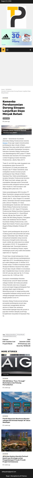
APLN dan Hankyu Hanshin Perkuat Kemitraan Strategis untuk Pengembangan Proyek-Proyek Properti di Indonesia (15, 459)
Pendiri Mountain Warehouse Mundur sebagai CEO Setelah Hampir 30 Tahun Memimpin (16, 420)
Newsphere (14, 476)
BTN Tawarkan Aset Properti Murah (9, 342)
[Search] (30, 50)
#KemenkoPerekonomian (9, 336)
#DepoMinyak (20, 334)
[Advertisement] (16, 69)
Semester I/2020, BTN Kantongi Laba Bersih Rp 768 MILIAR (23, 343)
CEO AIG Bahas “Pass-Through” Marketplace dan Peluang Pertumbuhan (14, 383)
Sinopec (5, 143)
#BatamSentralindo (11, 334)
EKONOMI (5, 98)
